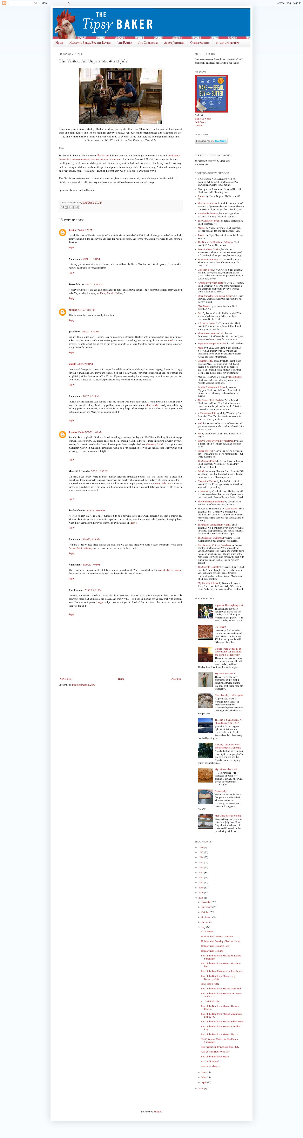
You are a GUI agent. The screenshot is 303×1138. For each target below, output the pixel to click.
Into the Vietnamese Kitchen (211, 386)
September (206, 917)
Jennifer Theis (76, 432)
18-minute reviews (227, 43)
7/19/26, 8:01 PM (93, 590)
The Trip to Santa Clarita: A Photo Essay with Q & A (228, 721)
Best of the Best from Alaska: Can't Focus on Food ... (221, 995)
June (204, 1072)
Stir (199, 313)
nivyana (73, 309)
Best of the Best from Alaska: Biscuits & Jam (221, 965)
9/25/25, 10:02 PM (96, 510)
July (203, 927)
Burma (201, 196)
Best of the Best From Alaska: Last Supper (222, 971)
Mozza (201, 227)
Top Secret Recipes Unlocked (212, 343)
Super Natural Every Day (210, 259)
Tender (201, 235)
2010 (201, 887)
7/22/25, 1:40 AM (93, 432)
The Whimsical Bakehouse (211, 501)
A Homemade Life (207, 413)
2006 (201, 1088)
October (205, 912)
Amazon (199, 125)
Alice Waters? (207, 931)
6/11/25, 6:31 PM (86, 309)
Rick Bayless (235, 376)
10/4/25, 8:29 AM (91, 539)
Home (59, 43)
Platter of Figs (205, 450)
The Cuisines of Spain (209, 220)
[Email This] (62, 207)
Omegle (99, 602)
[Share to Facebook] (74, 207)
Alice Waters (231, 508)
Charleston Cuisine (207, 481)
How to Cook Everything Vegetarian (216, 440)
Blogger (157, 1111)
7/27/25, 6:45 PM (99, 471)
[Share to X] (70, 207)
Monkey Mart (152, 405)
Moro (200, 347)
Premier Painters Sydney (81, 548)
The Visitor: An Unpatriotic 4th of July (220, 1046)
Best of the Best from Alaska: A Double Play (220, 1028)
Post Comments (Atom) (83, 684)
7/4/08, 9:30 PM (85, 230)
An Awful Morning (210, 1001)
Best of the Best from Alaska (215, 1056)
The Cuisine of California (210, 537)
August (205, 921)
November (206, 906)
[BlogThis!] (66, 207)
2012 (201, 877)
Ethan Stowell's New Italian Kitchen (215, 295)
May (204, 1077)
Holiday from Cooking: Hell (215, 945)
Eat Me (201, 471)
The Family (124, 43)
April (204, 1082)
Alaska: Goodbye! (210, 1061)
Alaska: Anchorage (210, 1066)
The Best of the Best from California (215, 242)
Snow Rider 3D (163, 483)
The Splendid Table (207, 460)
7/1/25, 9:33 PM (91, 396)
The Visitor (102, 155)
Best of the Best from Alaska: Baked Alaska (222, 1021)
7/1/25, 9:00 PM (85, 363)
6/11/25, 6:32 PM (90, 331)
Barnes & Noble (203, 118)
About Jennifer (174, 43)
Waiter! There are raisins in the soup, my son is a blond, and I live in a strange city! (228, 651)
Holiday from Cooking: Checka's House (220, 941)
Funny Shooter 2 (108, 292)
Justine (72, 230)
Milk (200, 423)
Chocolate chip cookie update (229, 695)
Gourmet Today (205, 360)
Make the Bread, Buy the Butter (90, 43)
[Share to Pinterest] (78, 207)
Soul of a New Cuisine (209, 249)
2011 (201, 882)
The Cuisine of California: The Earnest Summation (219, 1040)
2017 (201, 852)
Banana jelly (221, 791)
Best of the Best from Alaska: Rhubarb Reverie (220, 1007)
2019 (201, 847)
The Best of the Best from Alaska (214, 524)
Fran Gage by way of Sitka (228, 815)
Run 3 (134, 522)
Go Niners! (220, 626)
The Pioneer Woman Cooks (211, 333)
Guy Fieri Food (205, 269)
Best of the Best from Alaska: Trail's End (221, 988)
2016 (201, 857)
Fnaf (170, 340)
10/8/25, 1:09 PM (91, 564)
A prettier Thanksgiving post (229, 605)
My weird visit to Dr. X (226, 673)
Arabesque (203, 491)
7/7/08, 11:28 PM (91, 258)
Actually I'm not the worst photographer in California (228, 746)
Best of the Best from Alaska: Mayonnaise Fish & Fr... (221, 1015)
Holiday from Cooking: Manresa (217, 936)
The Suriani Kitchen (207, 203)
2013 (201, 872)
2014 (201, 867)
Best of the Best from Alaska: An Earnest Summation (221, 957)
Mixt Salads (204, 305)
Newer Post (65, 678)
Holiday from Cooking (212, 950)
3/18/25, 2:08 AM (94, 284)
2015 (201, 862)
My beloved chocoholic (226, 769)
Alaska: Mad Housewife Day (215, 1051)
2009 (201, 892)
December (206, 901)
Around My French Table (210, 282)
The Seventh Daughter (209, 566)
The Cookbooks (148, 43)
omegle (72, 364)
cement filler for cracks (169, 569)
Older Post (176, 678)
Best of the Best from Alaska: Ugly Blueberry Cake (218, 977)
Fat (199, 433)
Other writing (200, 43)
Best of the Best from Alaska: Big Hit (219, 1034)
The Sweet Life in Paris (209, 400)
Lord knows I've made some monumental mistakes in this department (120, 157)
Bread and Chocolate (208, 213)
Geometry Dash (154, 444)
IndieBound (200, 122)
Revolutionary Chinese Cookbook (214, 545)
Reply (71, 247)
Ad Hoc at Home (206, 323)
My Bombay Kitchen (208, 582)
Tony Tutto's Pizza (210, 983)
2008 (201, 897)
